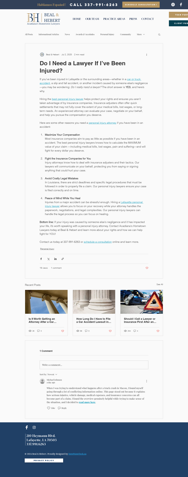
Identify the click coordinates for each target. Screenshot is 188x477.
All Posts (29, 34)
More (139, 34)
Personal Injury (107, 34)
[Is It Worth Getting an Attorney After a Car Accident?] (46, 302)
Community (125, 34)
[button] (159, 34)
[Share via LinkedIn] (55, 258)
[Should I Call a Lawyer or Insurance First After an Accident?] (141, 302)
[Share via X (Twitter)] (48, 258)
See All (160, 284)
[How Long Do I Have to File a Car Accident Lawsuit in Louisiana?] (94, 302)
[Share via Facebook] (41, 258)
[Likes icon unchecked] (49, 408)
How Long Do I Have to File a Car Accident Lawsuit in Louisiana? (93, 320)
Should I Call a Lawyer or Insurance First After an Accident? (139, 320)
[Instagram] (173, 4)
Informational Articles (49, 34)
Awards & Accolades (85, 34)
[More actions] (146, 54)
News (67, 34)
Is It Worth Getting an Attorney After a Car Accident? (42, 320)
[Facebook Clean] (181, 4)
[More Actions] (146, 381)
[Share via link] (62, 258)
